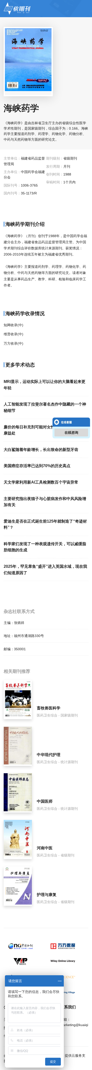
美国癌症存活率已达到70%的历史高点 (37, 466)
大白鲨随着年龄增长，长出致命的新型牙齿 (41, 449)
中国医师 (45, 801)
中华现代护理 (48, 755)
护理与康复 (46, 895)
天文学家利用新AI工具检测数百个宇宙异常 (41, 482)
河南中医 (45, 848)
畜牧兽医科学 (48, 708)
